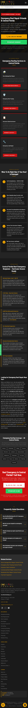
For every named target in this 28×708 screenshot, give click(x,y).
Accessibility (19, 705)
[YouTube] (8, 608)
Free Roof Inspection (6, 575)
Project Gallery (4, 676)
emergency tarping (5, 414)
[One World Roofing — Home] (7, 3)
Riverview (3, 653)
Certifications (4, 674)
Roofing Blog (4, 683)
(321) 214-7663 (4, 602)
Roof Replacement (5, 616)
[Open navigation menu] (25, 3)
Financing (3, 635)
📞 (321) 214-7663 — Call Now (14, 485)
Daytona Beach (4, 660)
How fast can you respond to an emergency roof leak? (14, 524)
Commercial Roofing (5, 628)
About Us (3, 672)
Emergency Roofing (5, 630)
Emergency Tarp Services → (10, 108)
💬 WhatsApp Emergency (14, 42)
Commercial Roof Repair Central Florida (11, 570)
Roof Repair (3, 621)
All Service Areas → (5, 665)
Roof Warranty (4, 679)
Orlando (2, 644)
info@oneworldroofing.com (7, 604)
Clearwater (3, 658)
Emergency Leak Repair (8, 145)
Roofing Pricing (4, 637)
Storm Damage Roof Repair (9, 76)
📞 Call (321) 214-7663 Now (14, 36)
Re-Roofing (3, 626)
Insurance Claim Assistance (9, 121)
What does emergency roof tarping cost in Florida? (14, 539)
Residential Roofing (5, 614)
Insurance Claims (4, 633)
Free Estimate (4, 688)
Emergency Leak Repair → (10, 155)
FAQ (2, 681)
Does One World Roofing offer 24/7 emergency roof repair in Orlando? (14, 517)
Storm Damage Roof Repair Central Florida (12, 562)
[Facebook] (2, 608)
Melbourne (3, 663)
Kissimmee (3, 646)
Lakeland (3, 656)
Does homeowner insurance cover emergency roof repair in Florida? (14, 546)
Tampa (2, 649)
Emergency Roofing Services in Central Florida (14, 62)
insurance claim (20, 424)
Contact (2, 686)
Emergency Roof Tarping (8, 98)
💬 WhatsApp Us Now (14, 491)
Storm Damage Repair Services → (11, 85)
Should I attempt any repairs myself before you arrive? (14, 531)
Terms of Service (12, 705)
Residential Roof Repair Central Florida (11, 572)
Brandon (3, 651)
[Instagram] (5, 608)
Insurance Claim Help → (9, 132)
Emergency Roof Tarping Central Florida (11, 565)
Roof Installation (4, 619)
